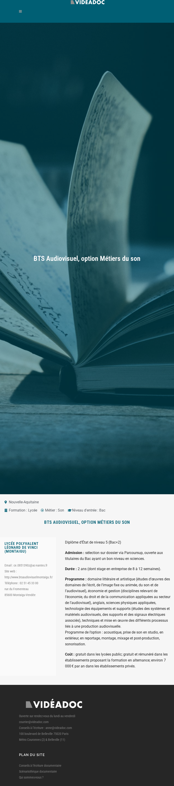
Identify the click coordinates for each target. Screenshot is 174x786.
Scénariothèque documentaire (38, 771)
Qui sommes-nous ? (31, 777)
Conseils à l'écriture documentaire (40, 765)
